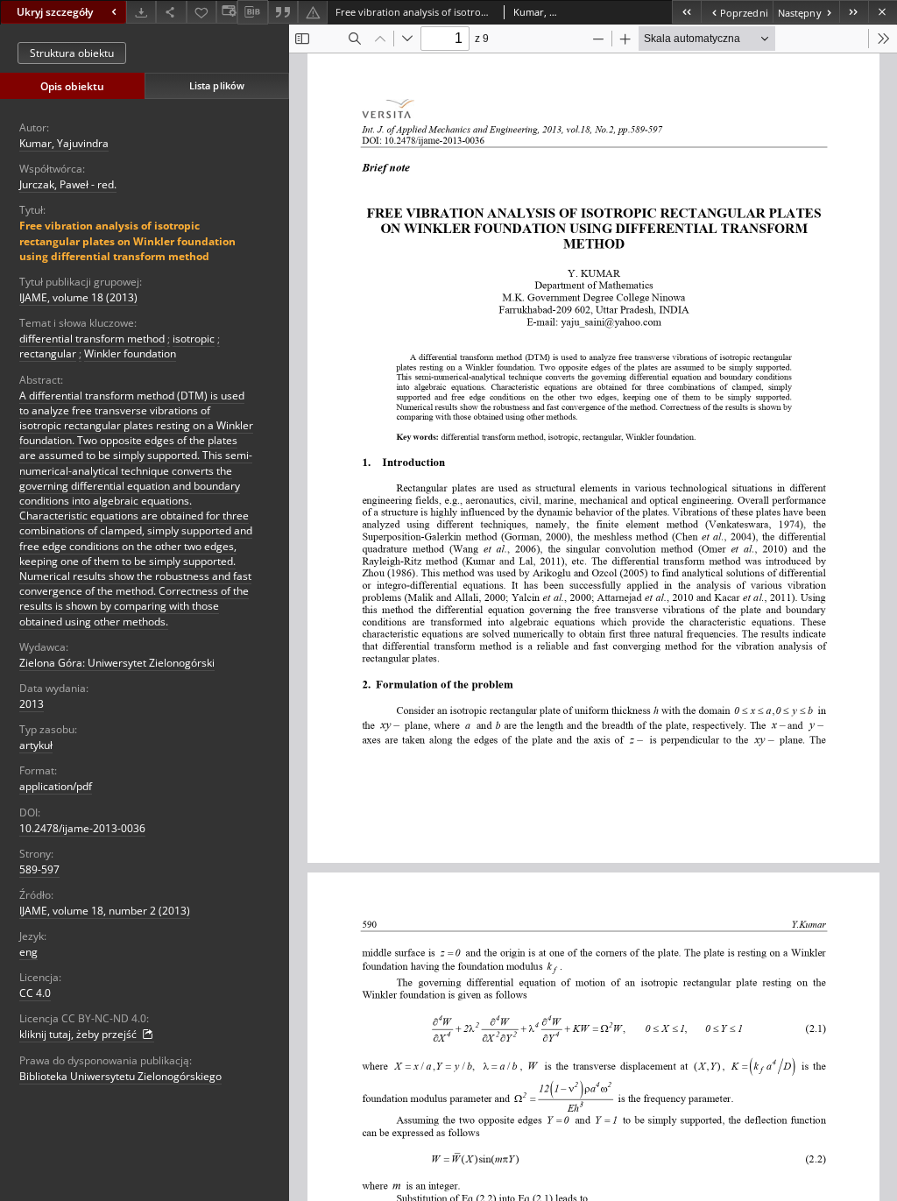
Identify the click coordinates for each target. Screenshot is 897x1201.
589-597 (39, 869)
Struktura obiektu (72, 53)
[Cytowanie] (283, 12)
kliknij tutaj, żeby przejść (79, 1034)
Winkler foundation (130, 353)
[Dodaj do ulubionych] (201, 12)
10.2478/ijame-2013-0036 (82, 828)
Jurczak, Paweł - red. (68, 184)
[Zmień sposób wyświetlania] (226, 12)
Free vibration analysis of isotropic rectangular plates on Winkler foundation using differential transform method (127, 240)
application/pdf (55, 786)
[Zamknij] (882, 12)
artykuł (36, 745)
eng (28, 951)
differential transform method (92, 338)
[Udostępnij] (171, 12)
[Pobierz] (141, 12)
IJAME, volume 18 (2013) (78, 297)
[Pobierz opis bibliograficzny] (252, 12)
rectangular (47, 353)
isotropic (194, 338)
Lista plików (216, 85)
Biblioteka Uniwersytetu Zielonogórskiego (120, 1076)
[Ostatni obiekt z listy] (853, 12)
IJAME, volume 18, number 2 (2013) (104, 910)
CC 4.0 (35, 993)
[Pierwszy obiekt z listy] (686, 12)
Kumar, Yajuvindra (64, 143)
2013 (31, 703)
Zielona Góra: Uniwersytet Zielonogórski (117, 662)
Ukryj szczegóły (55, 11)
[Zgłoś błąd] (313, 12)
